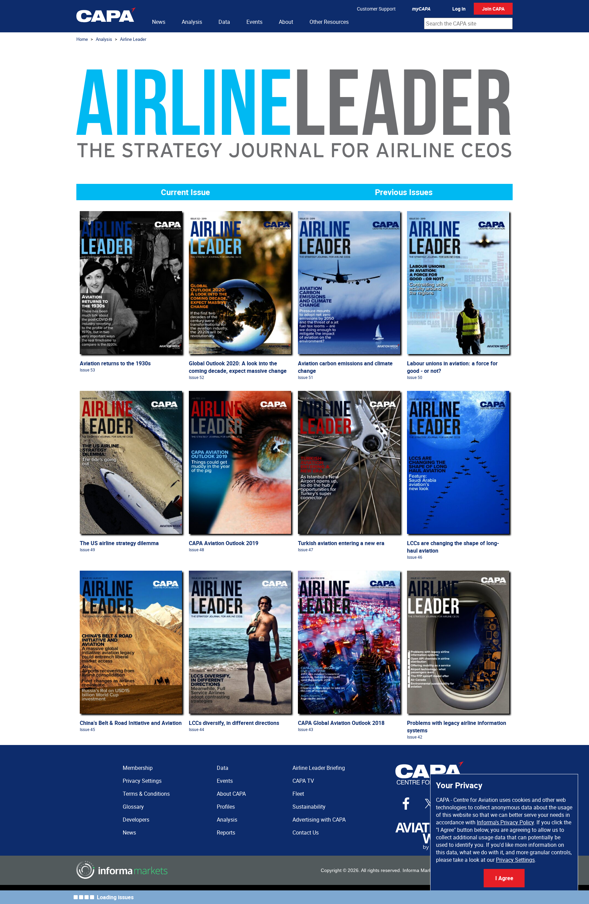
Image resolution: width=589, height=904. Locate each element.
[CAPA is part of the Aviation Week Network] (429, 836)
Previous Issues (404, 192)
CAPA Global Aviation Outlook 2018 (341, 723)
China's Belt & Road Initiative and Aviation (131, 723)
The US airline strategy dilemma (119, 543)
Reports (226, 832)
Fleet (298, 793)
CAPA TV (303, 780)
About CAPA (231, 793)
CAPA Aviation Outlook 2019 (223, 543)
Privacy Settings (515, 859)
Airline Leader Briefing (318, 768)
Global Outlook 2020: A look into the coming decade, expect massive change (238, 367)
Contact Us (305, 832)
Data (224, 22)
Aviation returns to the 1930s (115, 363)
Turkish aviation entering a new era (341, 543)
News (158, 22)
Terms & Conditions (146, 793)
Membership (138, 768)
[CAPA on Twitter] (429, 803)
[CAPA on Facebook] (406, 803)
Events (254, 22)
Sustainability (309, 806)
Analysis (192, 22)
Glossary (133, 806)
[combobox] (468, 23)
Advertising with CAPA (319, 819)
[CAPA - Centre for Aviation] (106, 16)
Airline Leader (133, 39)
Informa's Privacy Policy (505, 822)
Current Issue (185, 192)
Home (82, 39)
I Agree (504, 878)
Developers (136, 819)
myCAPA (421, 8)
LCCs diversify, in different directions (234, 723)
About (286, 22)
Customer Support (376, 8)
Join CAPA (493, 8)
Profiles (226, 806)
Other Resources (329, 22)
